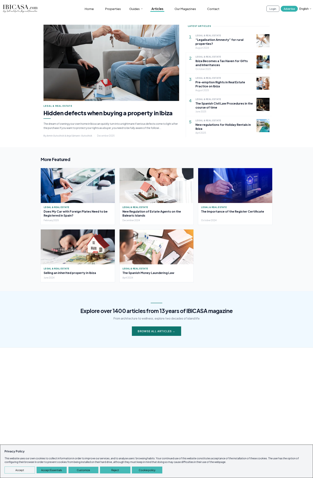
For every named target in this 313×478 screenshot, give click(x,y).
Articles (157, 9)
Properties (113, 9)
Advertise (289, 8)
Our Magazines (185, 9)
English (304, 9)
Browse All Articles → (156, 331)
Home (89, 9)
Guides (134, 9)
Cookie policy (147, 470)
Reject (115, 470)
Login (273, 8)
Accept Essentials (51, 470)
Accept (19, 470)
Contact (213, 9)
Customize (83, 470)
